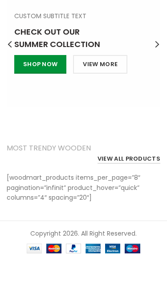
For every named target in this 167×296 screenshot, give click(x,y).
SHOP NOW (40, 64)
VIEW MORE (100, 64)
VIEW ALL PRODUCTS (129, 159)
